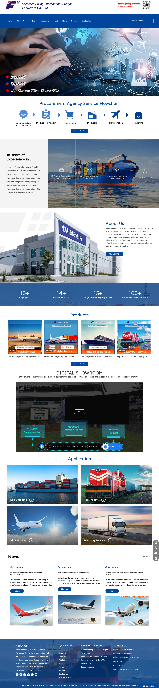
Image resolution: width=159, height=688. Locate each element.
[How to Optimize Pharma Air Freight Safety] (79, 597)
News (61, 667)
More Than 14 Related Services (94, 657)
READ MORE (79, 131)
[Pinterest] (32, 674)
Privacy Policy (65, 677)
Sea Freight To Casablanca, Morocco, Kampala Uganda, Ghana (96, 357)
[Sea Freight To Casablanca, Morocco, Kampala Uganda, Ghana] (98, 337)
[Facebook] (17, 674)
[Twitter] (20, 674)
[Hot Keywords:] (151, 21)
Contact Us (63, 674)
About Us (62, 653)
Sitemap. (134, 685)
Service (62, 670)
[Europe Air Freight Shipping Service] (61, 337)
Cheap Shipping (87, 667)
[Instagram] (28, 674)
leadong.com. (124, 685)
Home (61, 650)
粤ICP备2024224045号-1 (96, 685)
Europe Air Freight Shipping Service (59, 357)
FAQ (61, 663)
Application (63, 660)
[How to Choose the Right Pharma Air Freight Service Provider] (127, 597)
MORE (145, 556)
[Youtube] (24, 674)
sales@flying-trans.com (129, 657)
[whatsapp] (36, 674)
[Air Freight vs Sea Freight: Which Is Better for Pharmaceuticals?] (32, 597)
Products (62, 657)
